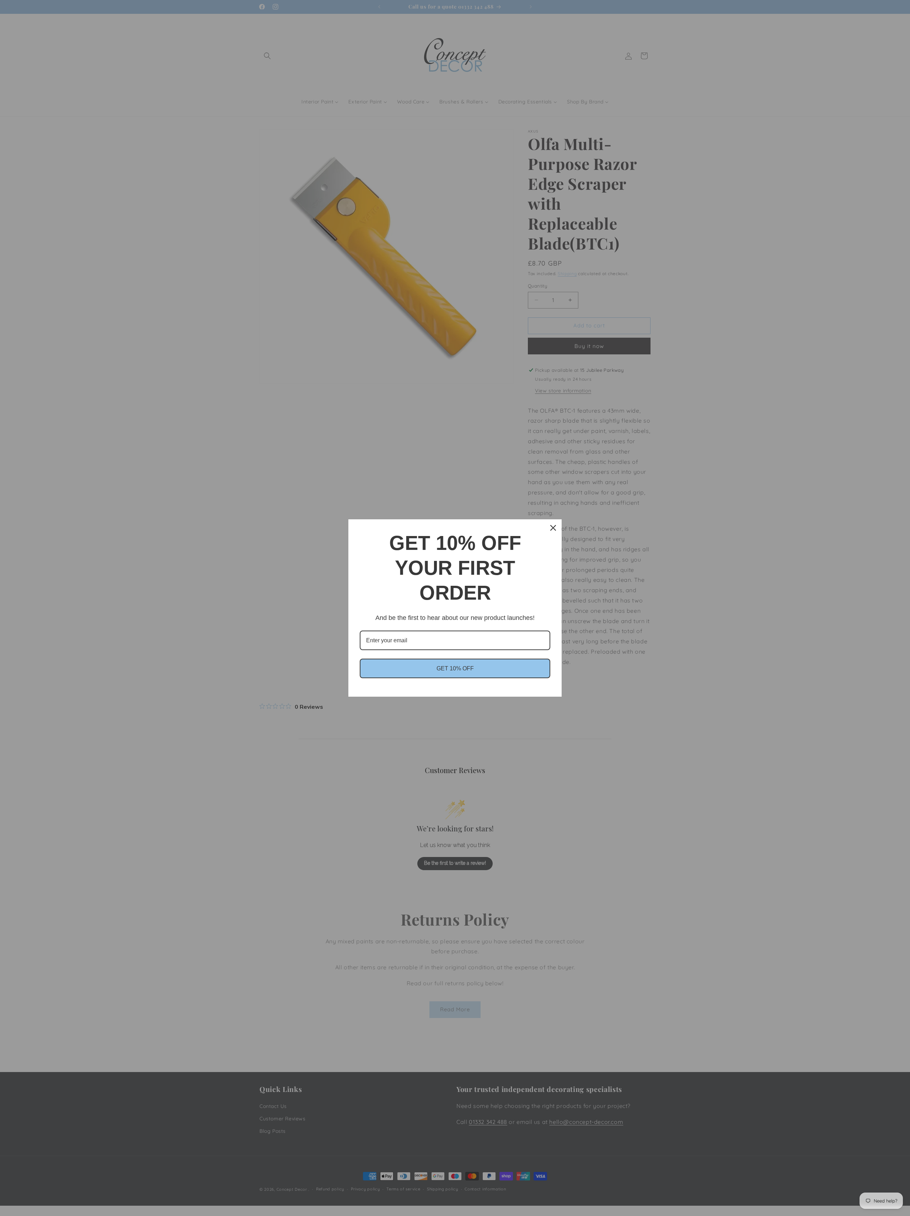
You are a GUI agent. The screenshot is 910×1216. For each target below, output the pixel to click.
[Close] (553, 527)
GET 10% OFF (455, 668)
